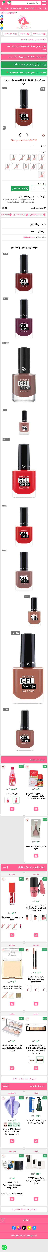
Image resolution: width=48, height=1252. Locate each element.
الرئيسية (42, 39)
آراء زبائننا (25, 33)
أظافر (23, 39)
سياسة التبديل (20, 214)
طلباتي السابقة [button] (39, 33)
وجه (6, 8)
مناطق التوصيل (10, 33)
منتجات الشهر (16, 8)
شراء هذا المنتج (20, 188)
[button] (8, 3)
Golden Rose (28, 237)
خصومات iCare (29, 8)
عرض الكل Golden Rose (24, 1079)
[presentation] (27, 135)
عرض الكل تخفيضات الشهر (24, 1209)
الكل (39, 8)
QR (5, 208)
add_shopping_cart (36, 808)
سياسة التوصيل (38, 214)
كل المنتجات (32, 39)
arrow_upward (2, 1220)
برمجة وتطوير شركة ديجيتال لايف (24, 1235)
